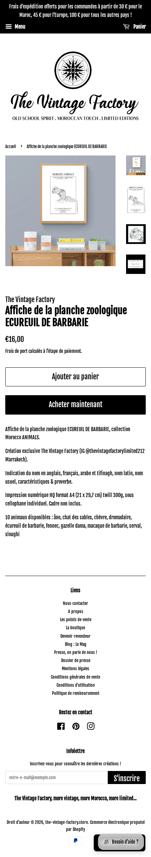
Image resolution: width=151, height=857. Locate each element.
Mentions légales (75, 668)
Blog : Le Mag (75, 644)
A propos (75, 611)
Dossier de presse (75, 660)
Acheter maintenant (75, 404)
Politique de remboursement (75, 693)
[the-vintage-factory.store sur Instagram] (90, 727)
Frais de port (16, 351)
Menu (19, 27)
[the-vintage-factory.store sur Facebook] (61, 727)
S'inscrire (127, 778)
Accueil (10, 146)
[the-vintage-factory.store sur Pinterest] (76, 727)
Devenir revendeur (75, 636)
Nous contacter (75, 603)
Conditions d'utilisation (76, 685)
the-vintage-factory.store (66, 822)
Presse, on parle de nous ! (75, 652)
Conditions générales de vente (75, 677)
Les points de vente (75, 619)
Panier (139, 27)
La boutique (75, 627)
